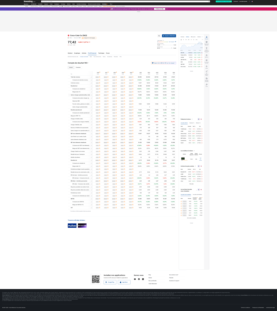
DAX (182, 62)
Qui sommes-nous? (173, 274)
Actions (26, 6)
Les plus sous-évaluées (186, 194)
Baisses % (198, 122)
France (40, 6)
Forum (108, 53)
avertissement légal (270, 307)
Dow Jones (183, 66)
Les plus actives (184, 122)
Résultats (116, 56)
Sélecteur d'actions (34, 6)
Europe (84, 6)
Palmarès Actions (186, 119)
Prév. (121, 56)
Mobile (150, 277)
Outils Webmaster (153, 283)
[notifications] (249, 1)
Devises (182, 36)
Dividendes (109, 56)
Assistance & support (174, 280)
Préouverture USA (46, 6)
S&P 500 (182, 64)
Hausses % (191, 122)
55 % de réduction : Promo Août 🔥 (224, 1)
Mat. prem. (193, 36)
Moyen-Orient (90, 6)
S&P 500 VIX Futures (185, 59)
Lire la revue (200, 159)
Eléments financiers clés (73, 56)
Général (70, 53)
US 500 (182, 57)
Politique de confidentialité (258, 307)
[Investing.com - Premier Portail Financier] (29, 1)
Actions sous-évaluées (120, 6)
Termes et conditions (245, 307)
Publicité (171, 277)
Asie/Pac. (96, 6)
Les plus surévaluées (197, 194)
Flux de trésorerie (97, 56)
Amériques (80, 6)
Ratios (104, 56)
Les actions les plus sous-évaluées (186, 190)
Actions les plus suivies (187, 166)
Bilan (91, 56)
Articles (84, 53)
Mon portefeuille (152, 280)
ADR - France (74, 6)
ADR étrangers (67, 6)
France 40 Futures (184, 55)
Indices (187, 36)
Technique (101, 53)
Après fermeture (55, 6)
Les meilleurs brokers (187, 150)
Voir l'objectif (171, 41)
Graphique (77, 53)
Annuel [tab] (71, 67)
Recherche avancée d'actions (94, 4)
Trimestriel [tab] (78, 67)
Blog (150, 274)
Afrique (100, 6)
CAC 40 (182, 52)
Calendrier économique (81, 4)
